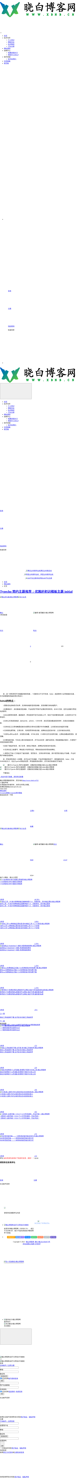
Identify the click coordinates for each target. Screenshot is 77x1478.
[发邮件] (31, 1317)
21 (64, 860)
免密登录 (19, 1391)
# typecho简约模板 (15, 793)
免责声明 (46, 1237)
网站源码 (7, 584)
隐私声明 (40, 1237)
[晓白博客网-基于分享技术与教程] (16, 1225)
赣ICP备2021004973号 (42, 1242)
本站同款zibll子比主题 (44, 578)
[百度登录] (53, 347)
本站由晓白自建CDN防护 (32, 1244)
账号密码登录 (13, 1378)
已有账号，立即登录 (7, 1421)
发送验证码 (4, 1376)
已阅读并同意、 (14, 1448)
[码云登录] (23, 347)
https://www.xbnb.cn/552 (30, 780)
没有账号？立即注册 (7, 1365)
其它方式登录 (8, 1452)
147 (66, 860)
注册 (35, 1180)
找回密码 (11, 1391)
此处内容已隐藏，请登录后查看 (11, 777)
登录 (1, 1180)
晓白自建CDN (20, 1237)
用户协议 (53, 1237)
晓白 (1, 613)
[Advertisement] (38, 677)
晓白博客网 (30, 1242)
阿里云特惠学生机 (46, 574)
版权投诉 (34, 1237)
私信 (34, 630)
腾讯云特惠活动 (46, 571)
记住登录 (5, 1378)
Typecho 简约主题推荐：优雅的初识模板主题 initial (36, 591)
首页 (5, 582)
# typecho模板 (4, 793)
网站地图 (27, 1237)
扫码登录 (21, 1452)
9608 (31, 860)
